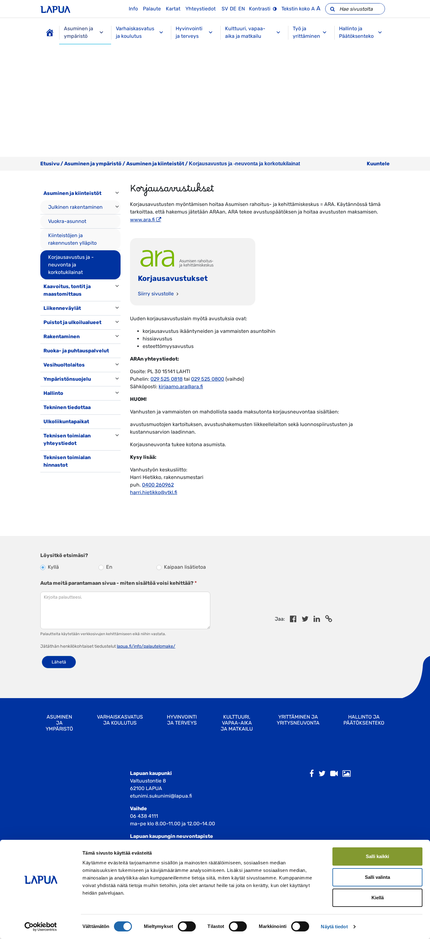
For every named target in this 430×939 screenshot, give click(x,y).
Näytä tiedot (334, 926)
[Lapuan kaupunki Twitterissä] (322, 774)
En (108, 567)
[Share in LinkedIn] (317, 620)
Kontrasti (259, 9)
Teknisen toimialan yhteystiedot (67, 439)
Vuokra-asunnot (67, 221)
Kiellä (377, 897)
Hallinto (53, 393)
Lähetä (59, 662)
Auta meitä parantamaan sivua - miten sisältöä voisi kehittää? (118, 583)
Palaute (152, 9)
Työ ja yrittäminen (306, 32)
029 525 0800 (207, 379)
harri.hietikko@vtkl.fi (153, 492)
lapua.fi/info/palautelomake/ (146, 646)
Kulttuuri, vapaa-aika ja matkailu (245, 32)
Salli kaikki (377, 856)
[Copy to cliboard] (328, 620)
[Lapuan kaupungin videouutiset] (334, 774)
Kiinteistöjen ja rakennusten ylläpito (72, 239)
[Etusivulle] (55, 9)
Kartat (173, 9)
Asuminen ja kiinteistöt (155, 164)
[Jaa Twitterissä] (305, 620)
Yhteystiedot (200, 9)
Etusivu (49, 164)
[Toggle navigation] (49, 478)
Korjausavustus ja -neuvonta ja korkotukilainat (71, 264)
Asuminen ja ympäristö (78, 32)
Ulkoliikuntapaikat (66, 421)
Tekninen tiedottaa (67, 407)
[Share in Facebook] (293, 620)
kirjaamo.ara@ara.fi (181, 387)
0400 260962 (158, 485)
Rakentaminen (61, 336)
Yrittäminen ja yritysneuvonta (298, 720)
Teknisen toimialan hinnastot (67, 461)
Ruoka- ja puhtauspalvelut (76, 351)
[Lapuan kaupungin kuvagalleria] (346, 774)
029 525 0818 (166, 379)
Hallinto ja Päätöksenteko (356, 32)
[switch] (187, 926)
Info (133, 9)
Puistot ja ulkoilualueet (72, 322)
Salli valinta (377, 877)
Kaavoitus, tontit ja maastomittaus (67, 290)
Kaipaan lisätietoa (184, 567)
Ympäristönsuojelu (67, 379)
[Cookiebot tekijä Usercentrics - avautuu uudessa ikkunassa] (40, 926)
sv (225, 9)
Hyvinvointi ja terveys (189, 32)
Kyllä (53, 567)
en (241, 9)
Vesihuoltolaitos (64, 365)
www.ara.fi (142, 220)
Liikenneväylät (62, 308)
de (233, 9)
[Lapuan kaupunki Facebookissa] (311, 774)
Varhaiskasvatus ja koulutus (135, 32)
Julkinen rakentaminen (75, 207)
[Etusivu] (49, 32)
